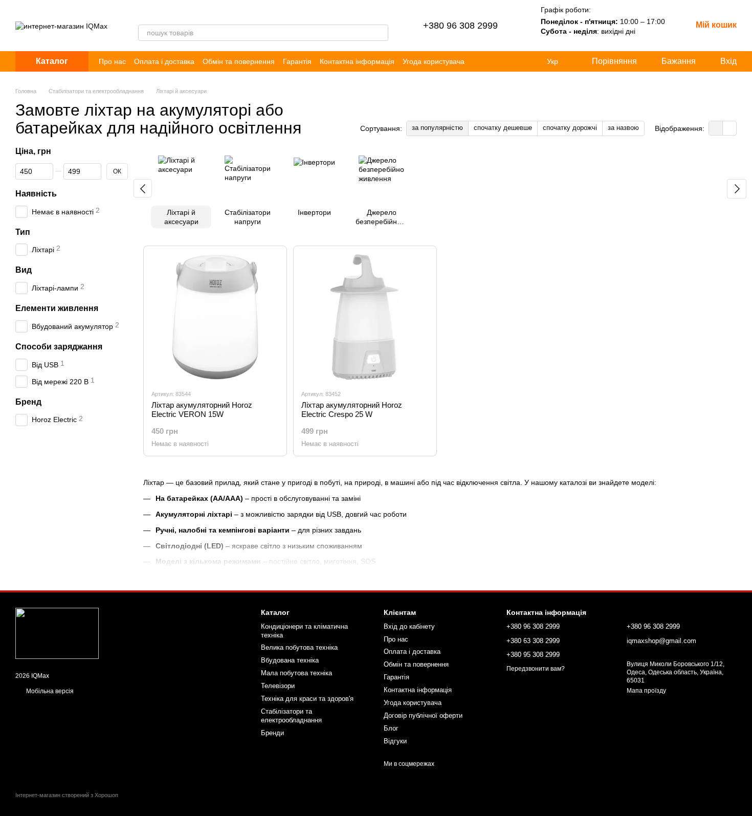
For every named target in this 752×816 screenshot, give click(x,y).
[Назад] (143, 188)
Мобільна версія (49, 691)
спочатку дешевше (503, 127)
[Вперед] (736, 189)
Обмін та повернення (239, 61)
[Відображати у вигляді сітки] (716, 128)
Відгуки (395, 741)
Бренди (272, 733)
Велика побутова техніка (299, 647)
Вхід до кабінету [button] (409, 626)
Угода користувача (434, 61)
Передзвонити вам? (535, 668)
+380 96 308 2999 (460, 25)
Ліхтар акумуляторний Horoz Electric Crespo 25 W (351, 409)
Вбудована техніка (290, 660)
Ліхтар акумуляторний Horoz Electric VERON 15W (201, 409)
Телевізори (278, 686)
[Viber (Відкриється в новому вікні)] (142, 14)
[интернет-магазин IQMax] (57, 633)
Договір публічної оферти (423, 715)
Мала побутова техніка (296, 673)
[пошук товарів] (380, 33)
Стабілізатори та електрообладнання (291, 716)
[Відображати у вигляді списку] (729, 128)
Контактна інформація (357, 61)
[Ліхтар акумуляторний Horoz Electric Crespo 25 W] (365, 317)
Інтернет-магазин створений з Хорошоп (66, 795)
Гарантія (297, 61)
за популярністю (437, 127)
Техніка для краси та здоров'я (307, 698)
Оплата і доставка (164, 61)
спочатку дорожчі (570, 127)
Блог (391, 728)
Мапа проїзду (646, 690)
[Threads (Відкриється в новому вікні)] (154, 14)
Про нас (112, 61)
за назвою (623, 127)
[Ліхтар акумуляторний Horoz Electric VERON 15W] (215, 317)
